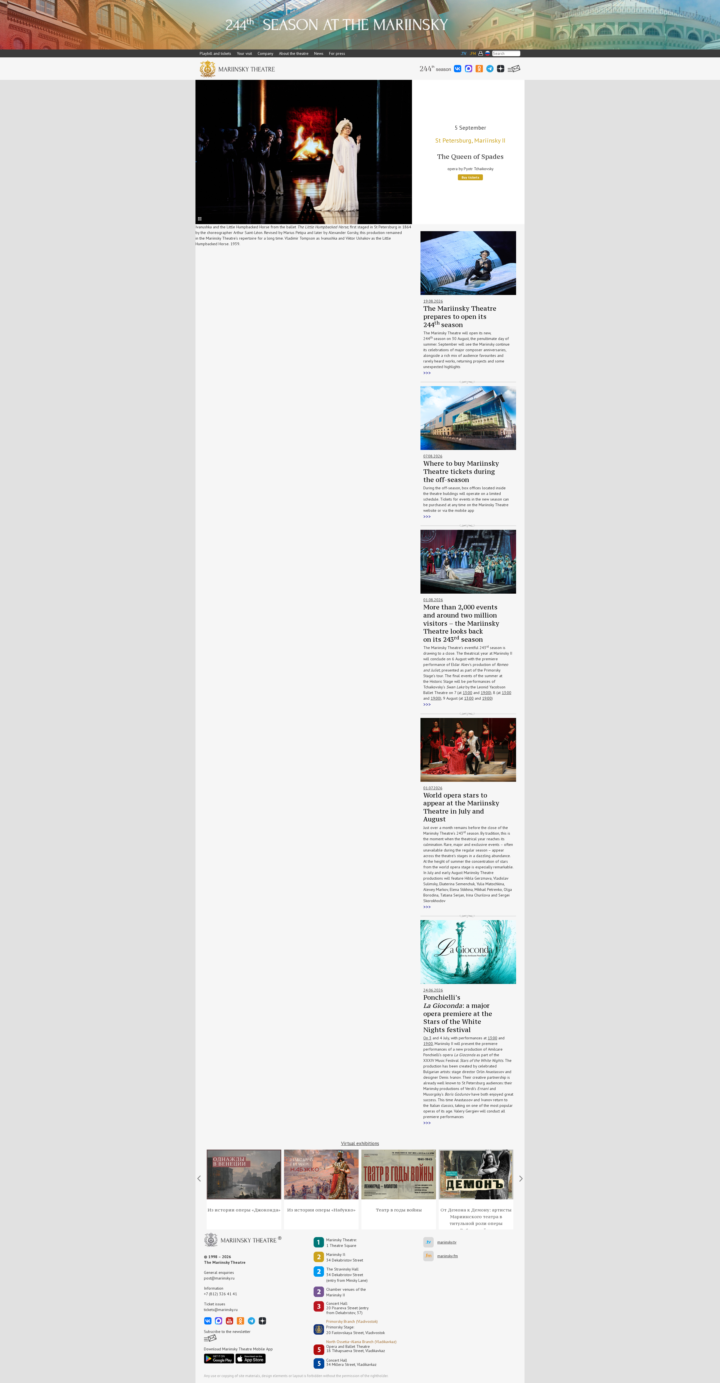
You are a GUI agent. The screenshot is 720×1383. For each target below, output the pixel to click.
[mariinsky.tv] (430, 1242)
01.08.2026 (433, 599)
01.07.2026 (432, 787)
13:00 (467, 692)
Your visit (244, 53)
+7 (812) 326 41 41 (220, 1293)
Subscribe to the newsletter (227, 1331)
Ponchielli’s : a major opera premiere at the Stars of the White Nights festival (457, 1013)
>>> (427, 373)
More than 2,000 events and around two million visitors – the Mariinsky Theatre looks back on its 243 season (461, 623)
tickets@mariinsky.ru (221, 1309)
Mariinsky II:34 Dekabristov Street (344, 1257)
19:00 (485, 692)
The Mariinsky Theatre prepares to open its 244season (459, 316)
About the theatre (294, 53)
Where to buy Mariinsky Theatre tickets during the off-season (461, 471)
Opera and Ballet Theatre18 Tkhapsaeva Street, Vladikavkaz (355, 1348)
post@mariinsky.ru (219, 1278)
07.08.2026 (432, 456)
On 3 (427, 1037)
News (318, 53)
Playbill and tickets (215, 53)
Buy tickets (470, 177)
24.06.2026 (433, 990)
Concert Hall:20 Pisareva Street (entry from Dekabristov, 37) (347, 1308)
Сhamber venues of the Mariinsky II (346, 1292)
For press (337, 53)
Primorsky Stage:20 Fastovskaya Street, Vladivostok (351, 1330)
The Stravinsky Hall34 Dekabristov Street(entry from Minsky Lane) (347, 1275)
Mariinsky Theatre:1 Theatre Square (341, 1242)
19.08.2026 (433, 301)
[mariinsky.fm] (430, 1256)
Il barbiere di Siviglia (470, 156)
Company (265, 53)
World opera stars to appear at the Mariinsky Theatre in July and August (461, 807)
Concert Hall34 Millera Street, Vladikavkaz (351, 1362)
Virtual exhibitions (360, 1143)
